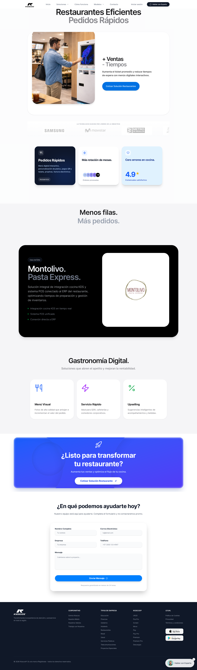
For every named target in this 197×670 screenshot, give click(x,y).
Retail (103, 634)
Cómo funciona (81, 4)
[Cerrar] (193, 659)
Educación (105, 615)
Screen (135, 623)
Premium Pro (138, 641)
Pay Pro (136, 634)
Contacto (114, 4)
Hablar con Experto (159, 4)
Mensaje (58, 552)
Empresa (59, 540)
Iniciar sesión (137, 4)
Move (135, 626)
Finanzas (104, 619)
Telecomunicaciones (108, 645)
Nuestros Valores (74, 623)
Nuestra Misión (73, 619)
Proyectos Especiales (109, 648)
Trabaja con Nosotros (76, 626)
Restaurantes (106, 630)
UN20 (135, 615)
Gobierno (104, 623)
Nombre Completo (63, 529)
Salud (103, 637)
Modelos (97, 4)
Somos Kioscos (74, 615)
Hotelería (104, 626)
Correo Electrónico (108, 529)
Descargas (137, 645)
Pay (134, 630)
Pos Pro (136, 619)
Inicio (48, 4)
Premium (136, 637)
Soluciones (61, 4)
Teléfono (104, 540)
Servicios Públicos (107, 641)
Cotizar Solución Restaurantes (121, 86)
